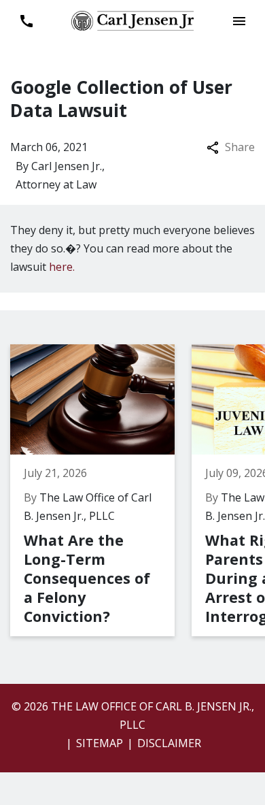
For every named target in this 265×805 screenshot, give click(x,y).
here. (62, 266)
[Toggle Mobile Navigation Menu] (239, 20)
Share (240, 146)
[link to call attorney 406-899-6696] (26, 20)
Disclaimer (169, 743)
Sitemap (99, 743)
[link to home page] (132, 19)
